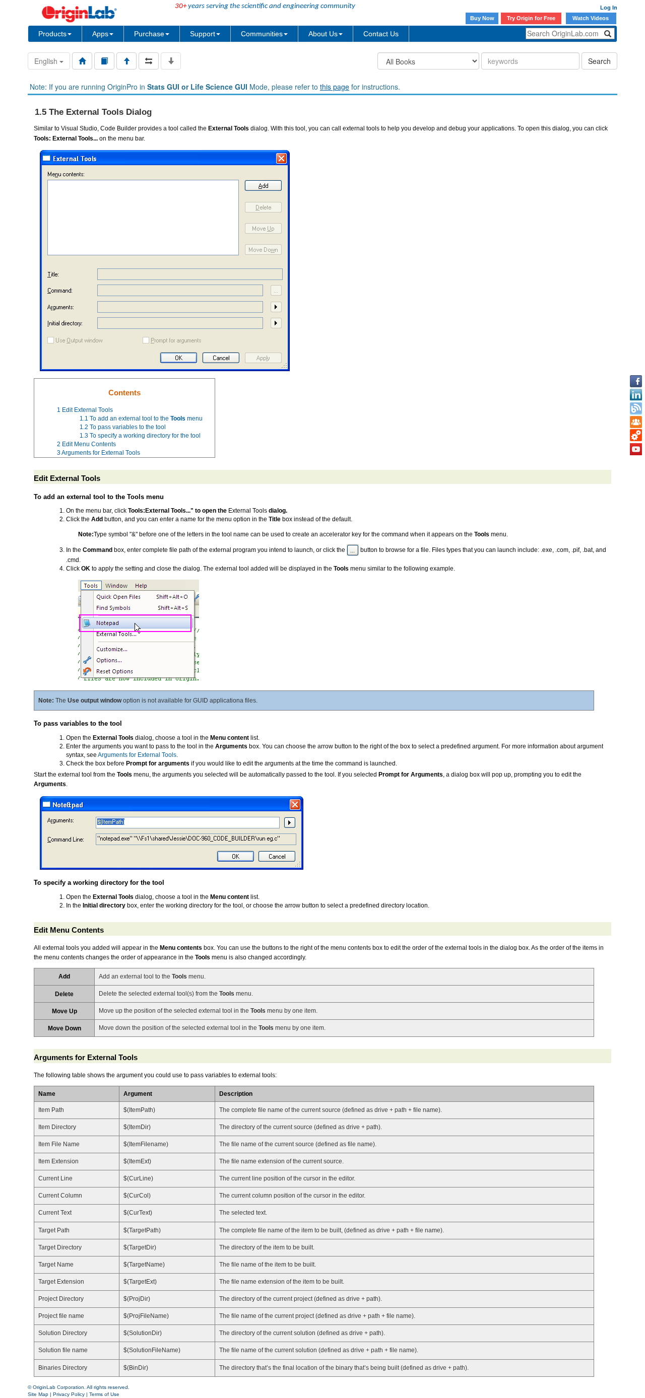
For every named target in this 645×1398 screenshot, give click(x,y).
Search (599, 61)
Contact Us (381, 34)
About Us (323, 34)
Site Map (38, 1394)
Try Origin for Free (531, 18)
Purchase (149, 34)
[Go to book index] (104, 60)
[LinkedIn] (635, 394)
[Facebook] (635, 381)
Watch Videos (591, 18)
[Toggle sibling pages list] (149, 60)
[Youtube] (635, 449)
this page (334, 87)
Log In (608, 8)
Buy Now (482, 18)
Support (202, 34)
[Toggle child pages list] (171, 60)
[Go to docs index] (82, 60)
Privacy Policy (69, 1394)
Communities (262, 34)
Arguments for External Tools (137, 754)
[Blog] (635, 408)
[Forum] (635, 422)
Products (52, 34)
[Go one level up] (126, 60)
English (46, 61)
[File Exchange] (635, 435)
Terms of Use (104, 1394)
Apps (100, 34)
